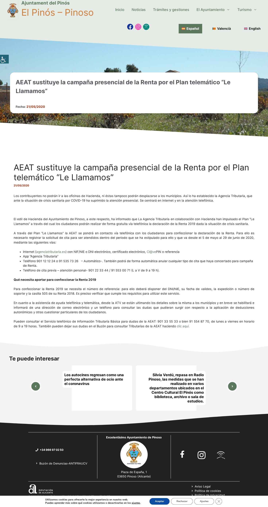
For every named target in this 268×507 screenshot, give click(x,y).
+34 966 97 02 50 (51, 450)
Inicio (119, 9)
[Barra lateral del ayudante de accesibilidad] (4, 59)
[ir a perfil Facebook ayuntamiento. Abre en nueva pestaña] (182, 454)
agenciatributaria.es (50, 252)
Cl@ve (151, 252)
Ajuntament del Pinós (45, 3)
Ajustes (204, 501)
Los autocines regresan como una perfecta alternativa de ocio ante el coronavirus (94, 379)
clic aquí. (183, 326)
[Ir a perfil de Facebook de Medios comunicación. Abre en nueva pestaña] (130, 27)
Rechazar (181, 501)
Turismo (244, 9)
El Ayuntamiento (211, 9)
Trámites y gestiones (171, 9)
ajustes (136, 503)
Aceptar (159, 501)
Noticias (139, 9)
